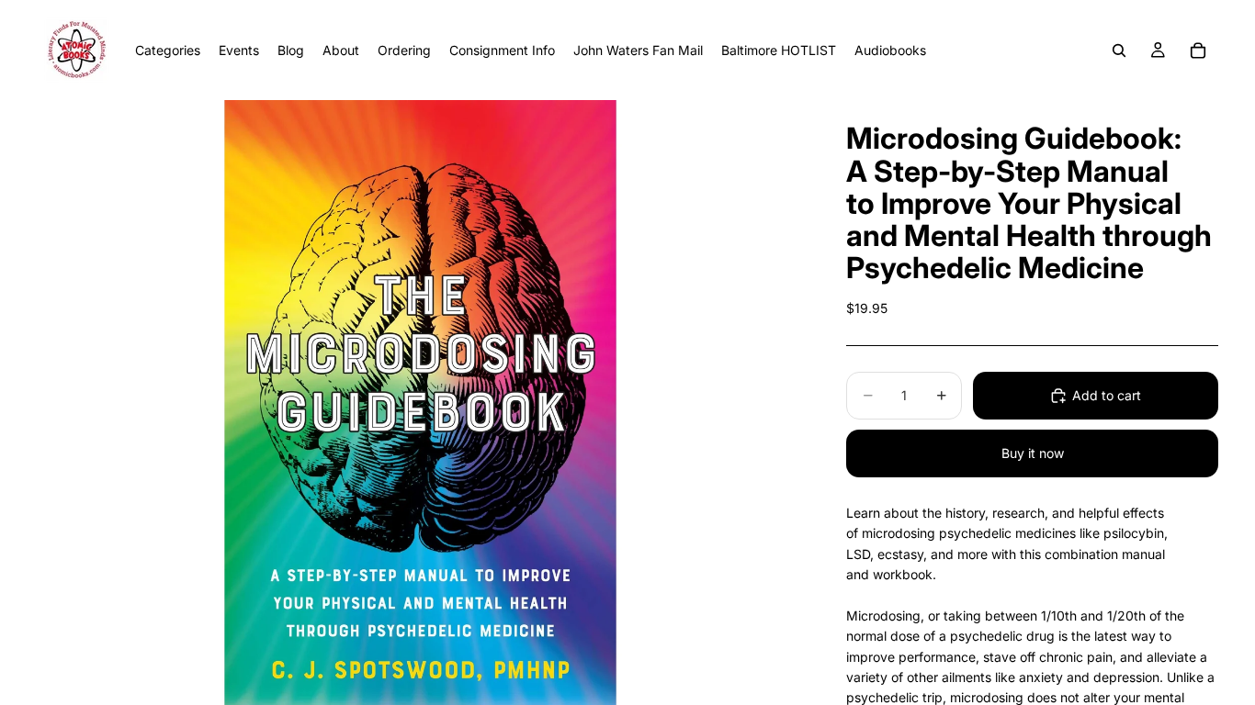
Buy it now (1032, 453)
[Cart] (1198, 50)
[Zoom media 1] (420, 402)
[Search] (1119, 50)
